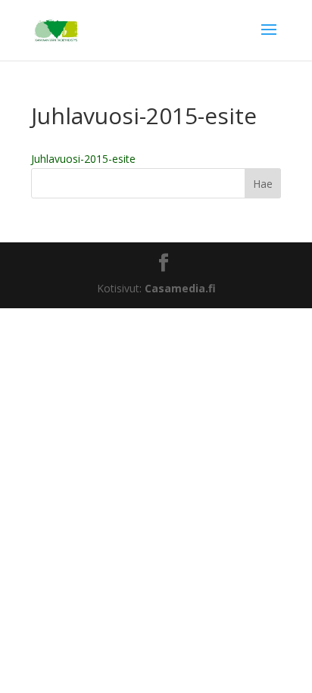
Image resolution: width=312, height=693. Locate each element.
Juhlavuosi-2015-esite (83, 158)
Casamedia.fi (180, 288)
